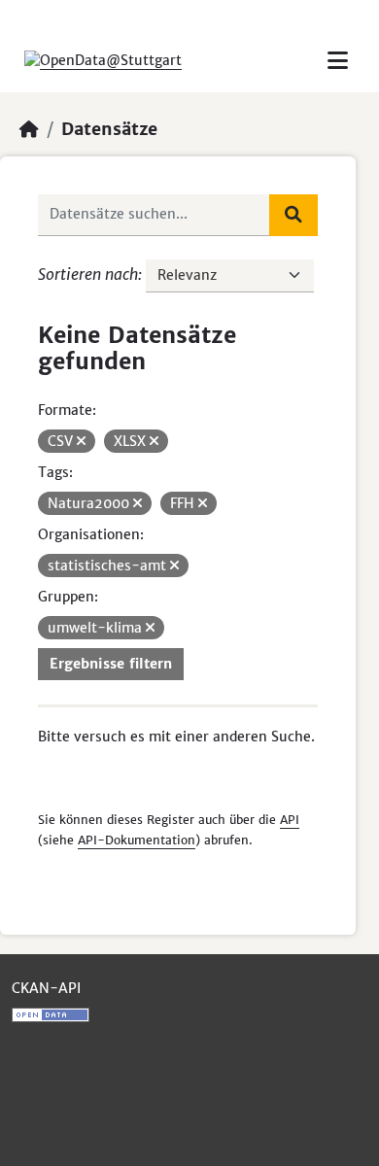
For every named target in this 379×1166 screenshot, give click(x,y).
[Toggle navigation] (338, 61)
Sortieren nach (88, 274)
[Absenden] (293, 214)
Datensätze (109, 129)
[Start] (29, 129)
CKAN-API (46, 988)
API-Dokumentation (136, 840)
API (289, 819)
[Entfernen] (81, 441)
